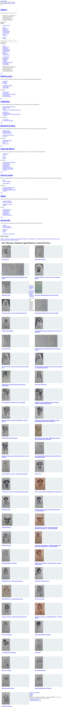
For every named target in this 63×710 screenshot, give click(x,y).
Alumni (4, 230)
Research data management (8, 135)
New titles (5, 115)
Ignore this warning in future (35, 700)
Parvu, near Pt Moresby (7, 634)
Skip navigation (3, 1)
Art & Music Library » (7, 209)
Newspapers (5, 111)
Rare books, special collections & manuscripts (12, 109)
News (4, 180)
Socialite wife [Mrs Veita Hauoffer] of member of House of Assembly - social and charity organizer (47, 403)
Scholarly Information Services (31, 287)
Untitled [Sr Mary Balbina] (7, 330)
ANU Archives (6, 91)
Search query (3, 13)
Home (4, 27)
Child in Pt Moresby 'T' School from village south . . (12, 581)
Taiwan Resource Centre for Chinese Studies (11, 114)
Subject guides (6, 63)
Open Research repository (8, 120)
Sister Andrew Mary (6, 295)
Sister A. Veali (38, 473)
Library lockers (6, 165)
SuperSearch (5, 59)
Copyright (5, 136)
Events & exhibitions (7, 181)
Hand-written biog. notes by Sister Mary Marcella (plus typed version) (14, 278)
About (4, 34)
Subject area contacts (7, 96)
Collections (5, 29)
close (1, 73)
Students (4, 225)
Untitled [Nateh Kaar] (6, 527)
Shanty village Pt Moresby (40, 670)
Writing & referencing (7, 131)
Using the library (6, 31)
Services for (5, 35)
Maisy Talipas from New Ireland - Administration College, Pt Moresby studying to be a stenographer (47, 439)
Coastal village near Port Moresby (9, 652)
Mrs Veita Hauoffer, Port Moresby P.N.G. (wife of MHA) (13, 402)
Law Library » (6, 212)
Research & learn (6, 30)
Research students (6, 226)
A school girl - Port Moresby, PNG (42, 581)
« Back (6, 56)
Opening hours (6, 153)
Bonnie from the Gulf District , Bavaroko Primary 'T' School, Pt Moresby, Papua (48, 564)
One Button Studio (6, 166)
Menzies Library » (6, 213)
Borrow (4, 156)
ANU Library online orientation (9, 162)
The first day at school (39, 598)
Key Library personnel (7, 202)
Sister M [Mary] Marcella (40, 259)
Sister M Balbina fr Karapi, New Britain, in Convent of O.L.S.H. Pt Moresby (48, 331)
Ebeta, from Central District (41, 384)
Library (3, 9)
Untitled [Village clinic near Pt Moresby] (43, 688)
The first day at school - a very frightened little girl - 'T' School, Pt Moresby (48, 617)
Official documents (6, 113)
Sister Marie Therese (6, 348)
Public (4, 231)
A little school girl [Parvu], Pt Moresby (43, 634)
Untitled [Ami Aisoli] (6, 509)
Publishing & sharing (7, 132)
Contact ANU (32, 290)
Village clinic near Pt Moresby (8, 688)
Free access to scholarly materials (9, 94)
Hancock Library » (6, 211)
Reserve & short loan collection (9, 106)
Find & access (5, 28)
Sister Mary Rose (5, 259)
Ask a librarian (6, 93)
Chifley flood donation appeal (9, 187)
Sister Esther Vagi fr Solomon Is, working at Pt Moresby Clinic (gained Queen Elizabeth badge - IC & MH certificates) (48, 546)
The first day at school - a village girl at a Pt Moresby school (14, 616)
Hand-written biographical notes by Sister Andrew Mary (47, 295)
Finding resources (6, 130)
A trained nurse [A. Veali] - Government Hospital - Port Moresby (15, 491)
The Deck (5, 170)
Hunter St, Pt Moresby (6, 670)
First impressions (32, 238)
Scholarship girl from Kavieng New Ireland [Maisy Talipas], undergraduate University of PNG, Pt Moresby (47, 421)
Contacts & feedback (7, 201)
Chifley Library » (6, 210)
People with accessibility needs (9, 233)
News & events (6, 33)
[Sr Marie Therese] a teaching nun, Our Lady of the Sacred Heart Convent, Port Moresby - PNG (48, 367)
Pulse (4, 142)
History (4, 205)
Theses (4, 108)
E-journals (5, 61)
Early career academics (7, 227)
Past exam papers (6, 95)
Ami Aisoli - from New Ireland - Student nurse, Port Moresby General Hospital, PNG (47, 510)
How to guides (6, 64)
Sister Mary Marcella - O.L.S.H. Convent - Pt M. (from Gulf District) (47, 278)
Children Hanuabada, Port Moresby (9, 563)
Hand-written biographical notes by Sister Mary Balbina (46, 313)
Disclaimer (31, 292)
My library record (6, 25)
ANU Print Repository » (7, 215)
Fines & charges (6, 163)
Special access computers (8, 167)
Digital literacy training (7, 140)
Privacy (30, 294)
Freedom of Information (31, 296)
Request (4, 158)
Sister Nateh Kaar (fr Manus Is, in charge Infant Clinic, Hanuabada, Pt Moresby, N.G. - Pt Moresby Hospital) (46, 528)
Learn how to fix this (34, 699)
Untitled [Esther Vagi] (6, 545)
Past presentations (6, 183)
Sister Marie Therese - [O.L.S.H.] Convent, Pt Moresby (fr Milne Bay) (15, 367)
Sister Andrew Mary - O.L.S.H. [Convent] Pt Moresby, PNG (14, 313)
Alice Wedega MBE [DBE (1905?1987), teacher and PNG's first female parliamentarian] (48, 456)
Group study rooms (6, 164)
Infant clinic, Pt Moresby (7, 706)
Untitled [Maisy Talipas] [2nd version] (9, 438)
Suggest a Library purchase (8, 168)
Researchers (5, 229)
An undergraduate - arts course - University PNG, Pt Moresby (15, 473)
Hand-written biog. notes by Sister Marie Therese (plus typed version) (47, 349)
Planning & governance (7, 204)
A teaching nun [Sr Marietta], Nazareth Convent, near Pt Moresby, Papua (14, 385)
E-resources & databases (7, 62)
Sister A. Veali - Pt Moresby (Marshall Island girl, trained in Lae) (48, 491)
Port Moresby (38, 652)
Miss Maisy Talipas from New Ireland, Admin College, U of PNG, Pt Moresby (15, 456)
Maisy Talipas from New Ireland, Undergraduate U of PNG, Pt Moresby (15, 421)
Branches (5, 154)
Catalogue (5, 60)
